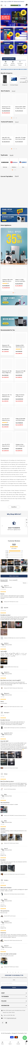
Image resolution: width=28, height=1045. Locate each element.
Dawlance (14, 167)
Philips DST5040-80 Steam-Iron (20, 395)
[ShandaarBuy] (5, 79)
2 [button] (13, 148)
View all (13, 91)
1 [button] (11, 148)
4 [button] (16, 148)
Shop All (16, 176)
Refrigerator (4, 85)
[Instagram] (6, 1022)
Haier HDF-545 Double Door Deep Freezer (6, 138)
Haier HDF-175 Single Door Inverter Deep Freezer (20, 138)
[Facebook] (2, 1022)
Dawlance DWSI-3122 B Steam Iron (20, 346)
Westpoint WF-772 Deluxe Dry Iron (7, 395)
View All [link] (11, 155)
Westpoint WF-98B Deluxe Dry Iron (20, 371)
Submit (14, 987)
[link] (14, 69)
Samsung (5, 167)
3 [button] (14, 148)
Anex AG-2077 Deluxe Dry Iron (6, 419)
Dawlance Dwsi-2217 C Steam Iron (20, 445)
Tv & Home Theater (14, 85)
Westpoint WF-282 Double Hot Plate (6, 196)
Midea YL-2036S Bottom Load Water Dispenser (20, 280)
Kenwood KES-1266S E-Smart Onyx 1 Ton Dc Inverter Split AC (20, 107)
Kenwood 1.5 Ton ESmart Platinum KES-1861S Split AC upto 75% (6, 107)
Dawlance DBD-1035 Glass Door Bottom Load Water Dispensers (7, 280)
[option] (14, 17)
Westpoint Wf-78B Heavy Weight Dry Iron (6, 371)
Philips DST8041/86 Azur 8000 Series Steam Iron (20, 419)
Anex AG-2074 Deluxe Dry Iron (6, 445)
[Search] (5, 5)
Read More (14, 507)
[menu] (1, 5)
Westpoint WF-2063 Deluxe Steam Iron (7, 346)
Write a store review (14, 576)
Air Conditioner (23, 82)
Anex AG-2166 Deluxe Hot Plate (20, 196)
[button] (26, 81)
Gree (23, 167)
